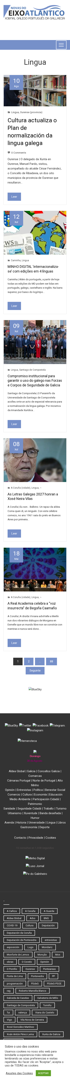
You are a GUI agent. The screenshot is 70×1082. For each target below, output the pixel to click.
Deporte (44, 827)
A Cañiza (12, 911)
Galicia (31, 771)
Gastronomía (28, 827)
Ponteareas (49, 969)
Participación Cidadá (46, 799)
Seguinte (35, 670)
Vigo (9, 1019)
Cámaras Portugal (18, 780)
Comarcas (35, 776)
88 (51, 661)
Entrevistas (24, 790)
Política (38, 790)
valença (22, 1012)
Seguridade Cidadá (29, 808)
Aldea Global (17, 771)
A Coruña (30, 911)
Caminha (16, 260)
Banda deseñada (50, 813)
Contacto (20, 837)
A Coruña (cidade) (20, 487)
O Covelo (27, 961)
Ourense (30, 969)
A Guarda (49, 911)
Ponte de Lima (15, 976)
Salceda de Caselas (18, 997)
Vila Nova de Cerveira (32, 1019)
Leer (14, 196)
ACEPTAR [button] (43, 1073)
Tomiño (47, 1005)
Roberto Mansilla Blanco (32, 990)
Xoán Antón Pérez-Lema (20, 1034)
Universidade (37, 822)
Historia (21, 822)
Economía (40, 794)
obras (10, 961)
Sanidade (9, 808)
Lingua (15, 112)
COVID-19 (12, 925)
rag (8, 990)
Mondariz (47, 947)
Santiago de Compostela (32, 370)
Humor (35, 818)
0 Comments (18, 152)
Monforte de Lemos (18, 954)
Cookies (51, 837)
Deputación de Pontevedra (21, 940)
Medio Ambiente (20, 799)
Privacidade (36, 837)
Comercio (14, 794)
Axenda (9, 822)
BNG (46, 918)
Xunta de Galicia (51, 1034)
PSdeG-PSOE (54, 983)
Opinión (10, 790)
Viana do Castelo (44, 1012)
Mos (57, 954)
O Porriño (12, 969)
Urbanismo (15, 813)
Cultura (27, 794)
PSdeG (35, 983)
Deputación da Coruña (19, 932)
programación (15, 983)
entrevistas (51, 940)
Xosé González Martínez (20, 1026)
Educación (55, 794)
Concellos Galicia (49, 771)
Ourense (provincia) (31, 112)
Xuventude (30, 813)
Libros (62, 822)
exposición (13, 947)
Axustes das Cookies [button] (19, 1073)
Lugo (30, 947)
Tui (8, 1012)
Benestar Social (55, 790)
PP (53, 976)
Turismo (61, 808)
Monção (42, 954)
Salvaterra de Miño (47, 997)
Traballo (49, 808)
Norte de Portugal (44, 780)
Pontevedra (37, 976)
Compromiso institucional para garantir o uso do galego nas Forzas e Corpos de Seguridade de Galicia (35, 380)
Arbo (32, 918)
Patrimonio (35, 804)
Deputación (48, 925)
